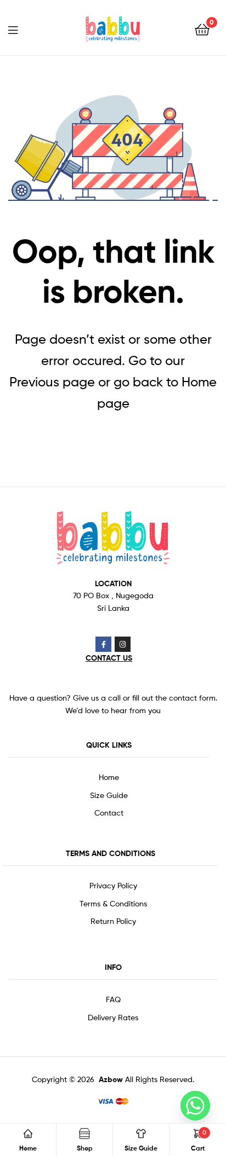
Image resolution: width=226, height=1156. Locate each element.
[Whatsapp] (195, 1105)
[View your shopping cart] (202, 28)
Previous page (52, 382)
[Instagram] (123, 644)
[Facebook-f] (103, 644)
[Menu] (22, 29)
